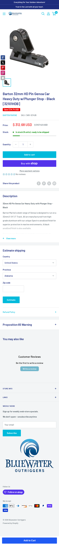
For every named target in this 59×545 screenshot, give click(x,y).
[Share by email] (54, 183)
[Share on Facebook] (39, 183)
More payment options (30, 171)
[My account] (48, 13)
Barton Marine (10, 115)
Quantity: (7, 144)
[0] (54, 13)
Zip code (6, 282)
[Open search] (43, 13)
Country (6, 256)
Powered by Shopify (10, 523)
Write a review (29, 368)
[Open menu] (4, 14)
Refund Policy (9, 312)
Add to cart (29, 154)
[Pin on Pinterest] (44, 183)
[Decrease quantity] (16, 144)
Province (7, 269)
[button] (9, 174)
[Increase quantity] (30, 144)
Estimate (11, 299)
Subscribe (12, 433)
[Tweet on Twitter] (49, 183)
